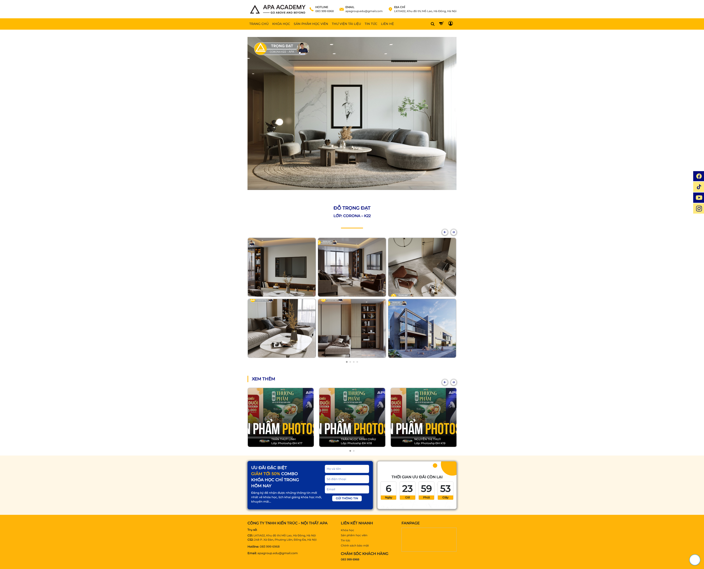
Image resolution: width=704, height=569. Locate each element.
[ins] (698, 208)
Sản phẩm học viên (354, 535)
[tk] (698, 187)
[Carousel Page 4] (357, 362)
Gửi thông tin (347, 498)
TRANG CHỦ (259, 24)
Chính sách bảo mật (355, 545)
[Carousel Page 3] (354, 362)
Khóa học (347, 530)
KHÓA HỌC (281, 24)
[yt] (698, 197)
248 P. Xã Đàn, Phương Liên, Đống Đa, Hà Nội (285, 539)
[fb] (698, 176)
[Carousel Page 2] (350, 362)
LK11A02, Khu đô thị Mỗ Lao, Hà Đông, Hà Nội (285, 535)
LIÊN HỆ (387, 24)
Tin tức (345, 540)
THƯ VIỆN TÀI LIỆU (346, 24)
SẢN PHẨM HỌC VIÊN (311, 24)
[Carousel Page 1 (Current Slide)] (347, 362)
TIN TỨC (371, 24)
